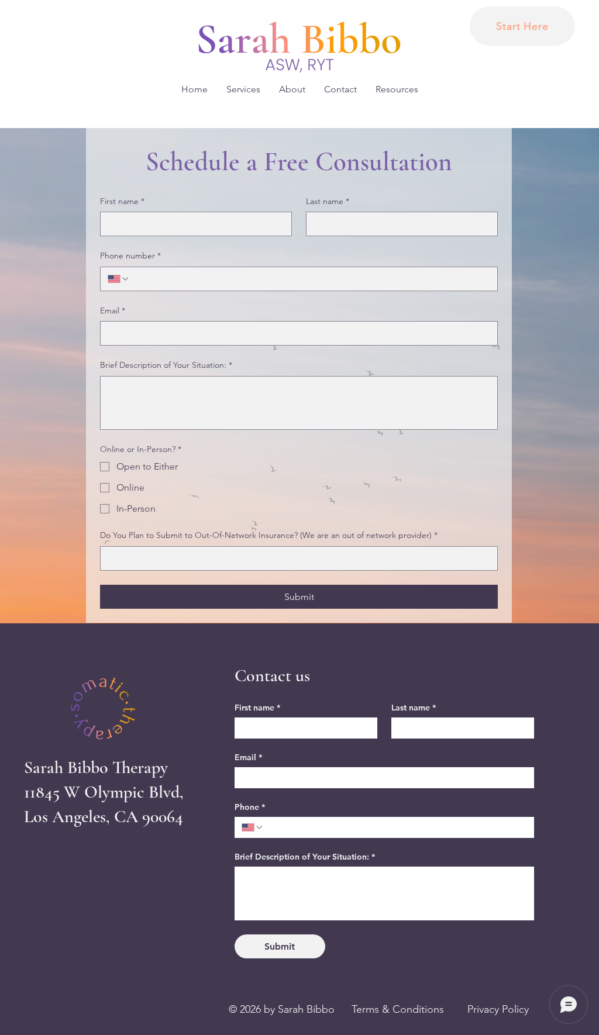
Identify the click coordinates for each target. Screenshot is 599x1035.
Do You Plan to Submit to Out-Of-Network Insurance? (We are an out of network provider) (269, 535)
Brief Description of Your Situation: (166, 365)
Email (112, 310)
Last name (327, 201)
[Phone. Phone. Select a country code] (253, 827)
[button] (243, 89)
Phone (250, 807)
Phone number (130, 255)
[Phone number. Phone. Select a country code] (119, 279)
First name (122, 201)
